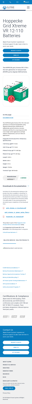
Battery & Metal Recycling (10, 277)
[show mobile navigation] (28, 7)
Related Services (9, 240)
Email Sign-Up (9, 388)
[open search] (26, 2)
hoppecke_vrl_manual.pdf (14, 217)
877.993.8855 (16, 60)
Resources (6, 374)
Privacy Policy (6, 393)
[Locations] (6, 2)
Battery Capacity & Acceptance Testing (14, 274)
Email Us (16, 55)
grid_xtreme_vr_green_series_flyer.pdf (18, 212)
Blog (4, 377)
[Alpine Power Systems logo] (8, 7)
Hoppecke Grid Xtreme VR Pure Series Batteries (14, 224)
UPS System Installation (9, 284)
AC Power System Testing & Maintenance (14, 281)
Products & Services (9, 365)
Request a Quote (16, 51)
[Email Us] (20, 2)
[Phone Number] (13, 2)
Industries (6, 368)
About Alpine (7, 362)
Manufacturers (8, 371)
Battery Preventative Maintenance (12, 271)
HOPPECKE (10, 179)
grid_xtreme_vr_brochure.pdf (16, 208)
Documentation (8, 118)
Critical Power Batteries (9, 232)
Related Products (22, 240)
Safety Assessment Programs (11, 287)
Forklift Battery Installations (10, 268)
